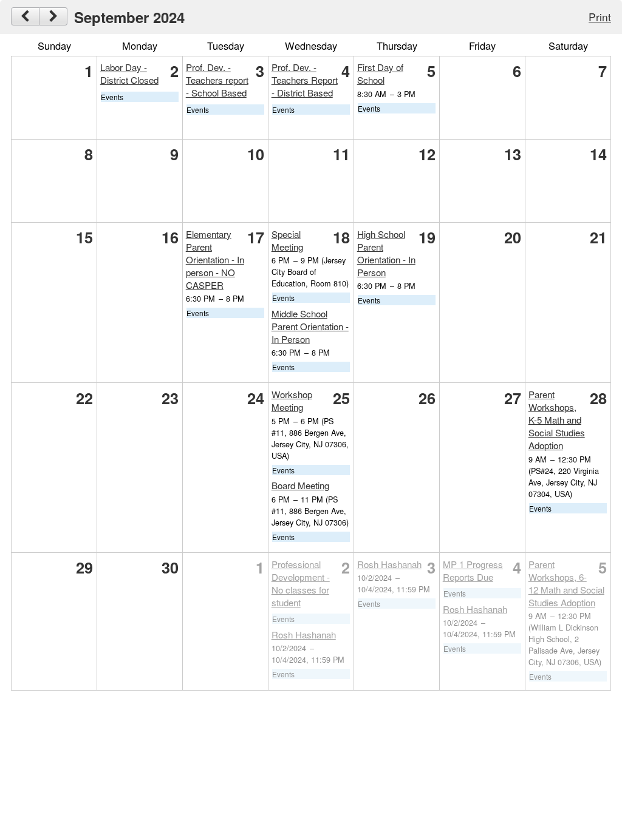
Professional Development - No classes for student (301, 583)
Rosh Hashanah (304, 634)
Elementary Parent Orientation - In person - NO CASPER (215, 259)
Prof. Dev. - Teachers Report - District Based (305, 80)
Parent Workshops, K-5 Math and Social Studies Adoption (556, 420)
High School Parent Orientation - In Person (386, 253)
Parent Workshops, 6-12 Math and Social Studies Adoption (566, 583)
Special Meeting (287, 240)
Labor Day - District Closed (129, 73)
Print (600, 16)
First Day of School (380, 73)
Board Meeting (300, 485)
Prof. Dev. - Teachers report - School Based (217, 80)
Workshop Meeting (292, 400)
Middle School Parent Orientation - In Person (310, 326)
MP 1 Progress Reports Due (473, 570)
